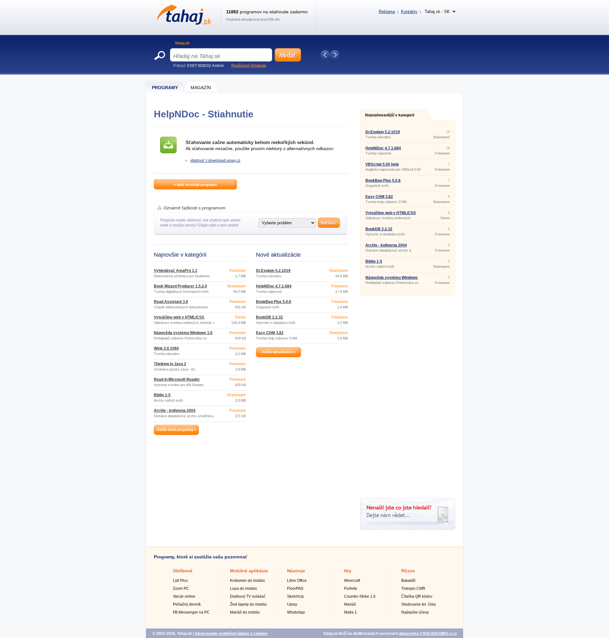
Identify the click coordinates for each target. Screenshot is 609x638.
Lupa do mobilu (243, 588)
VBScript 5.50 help (382, 164)
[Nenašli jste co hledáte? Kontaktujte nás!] (407, 528)
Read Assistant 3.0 (171, 301)
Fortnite (350, 588)
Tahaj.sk (182, 43)
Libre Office (297, 580)
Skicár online (184, 596)
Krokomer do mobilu (247, 580)
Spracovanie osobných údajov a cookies (231, 633)
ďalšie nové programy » (176, 429)
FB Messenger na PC (191, 612)
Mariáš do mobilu (245, 612)
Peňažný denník (187, 604)
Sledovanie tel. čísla (418, 604)
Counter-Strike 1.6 (360, 596)
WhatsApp (296, 612)
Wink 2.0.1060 (166, 348)
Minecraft (352, 580)
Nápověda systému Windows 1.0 (183, 333)
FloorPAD (295, 588)
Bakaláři (408, 580)
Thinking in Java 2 (170, 364)
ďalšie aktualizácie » (278, 352)
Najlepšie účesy (415, 612)
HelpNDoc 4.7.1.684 (273, 286)
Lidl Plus (180, 580)
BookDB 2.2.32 (269, 317)
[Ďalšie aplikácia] (334, 55)
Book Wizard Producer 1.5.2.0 (180, 286)
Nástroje (296, 570)
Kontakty (409, 11)
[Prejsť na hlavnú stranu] (183, 23)
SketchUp (295, 596)
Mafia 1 (350, 612)
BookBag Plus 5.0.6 (273, 301)
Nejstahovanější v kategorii (389, 115)
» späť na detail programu (195, 185)
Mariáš (350, 604)
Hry (347, 570)
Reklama (387, 11)
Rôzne (408, 570)
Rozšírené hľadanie (248, 65)
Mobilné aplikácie (249, 570)
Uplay (292, 604)
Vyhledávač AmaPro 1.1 (175, 270)
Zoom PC (181, 588)
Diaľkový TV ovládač (247, 596)
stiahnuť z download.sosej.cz (215, 160)
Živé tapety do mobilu (248, 604)
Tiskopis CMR (413, 588)
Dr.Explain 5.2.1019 (273, 270)
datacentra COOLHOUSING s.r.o (428, 633)
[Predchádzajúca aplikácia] (325, 55)
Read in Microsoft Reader (177, 379)
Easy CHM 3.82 (270, 333)
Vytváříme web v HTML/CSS (179, 317)
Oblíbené (183, 570)
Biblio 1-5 (162, 395)
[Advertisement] (407, 394)
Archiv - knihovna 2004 (174, 410)
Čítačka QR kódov (416, 596)
